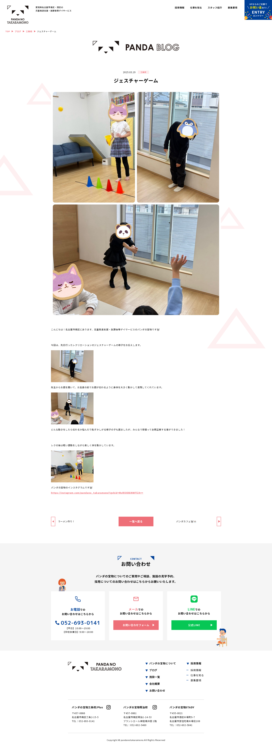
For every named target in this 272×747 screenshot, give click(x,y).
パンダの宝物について (162, 663)
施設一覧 (154, 677)
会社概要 (154, 683)
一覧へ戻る (136, 521)
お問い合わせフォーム (136, 625)
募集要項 (232, 7)
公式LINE (194, 625)
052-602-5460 (138, 725)
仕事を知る (196, 7)
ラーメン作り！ (66, 521)
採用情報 (179, 7)
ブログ (153, 670)
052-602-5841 (185, 725)
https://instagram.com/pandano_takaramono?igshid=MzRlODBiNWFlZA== (97, 492)
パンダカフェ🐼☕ (186, 521)
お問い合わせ (157, 690)
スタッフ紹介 (215, 7)
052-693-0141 (80, 622)
